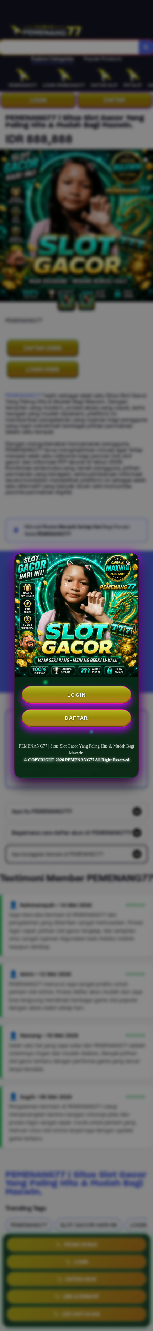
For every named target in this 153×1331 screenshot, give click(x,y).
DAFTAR (76, 718)
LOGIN (76, 695)
